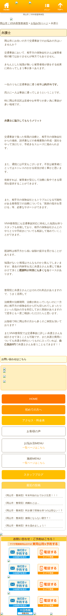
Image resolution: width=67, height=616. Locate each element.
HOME (33, 398)
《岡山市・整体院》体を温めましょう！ (25, 525)
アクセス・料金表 (33, 420)
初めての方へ (33, 409)
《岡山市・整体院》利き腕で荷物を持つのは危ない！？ (33, 510)
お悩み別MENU (33, 445)
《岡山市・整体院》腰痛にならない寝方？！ (27, 518)
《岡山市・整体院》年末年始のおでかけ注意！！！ (31, 495)
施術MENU (33, 460)
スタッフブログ (33, 474)
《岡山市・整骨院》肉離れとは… (21, 503)
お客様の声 (34, 431)
